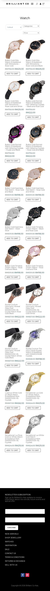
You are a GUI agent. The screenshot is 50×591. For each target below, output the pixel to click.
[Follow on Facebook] (23, 575)
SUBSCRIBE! (11, 527)
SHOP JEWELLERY (13, 538)
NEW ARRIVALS (11, 534)
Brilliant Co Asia (32, 586)
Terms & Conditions (14, 557)
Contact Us (10, 553)
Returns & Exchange (15, 561)
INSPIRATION (11, 545)
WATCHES (9, 542)
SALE (7, 549)
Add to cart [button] (12, 74)
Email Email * (11, 506)
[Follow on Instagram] (27, 575)
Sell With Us (11, 565)
